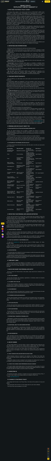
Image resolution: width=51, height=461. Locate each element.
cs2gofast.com (16, 242)
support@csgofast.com (38, 120)
